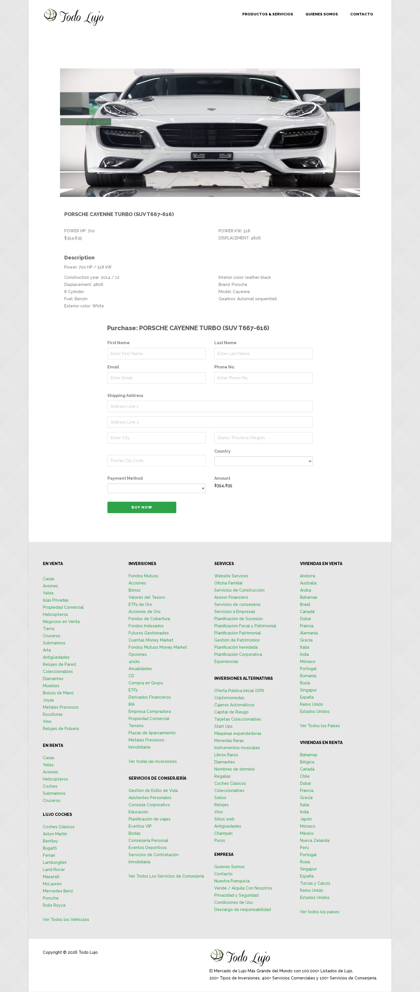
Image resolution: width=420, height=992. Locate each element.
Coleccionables (58, 671)
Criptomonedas (229, 697)
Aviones (50, 586)
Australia (308, 583)
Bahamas (308, 597)
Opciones (138, 654)
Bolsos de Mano (58, 693)
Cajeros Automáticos (234, 705)
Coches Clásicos (59, 826)
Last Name (225, 342)
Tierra (48, 628)
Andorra (307, 576)
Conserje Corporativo (149, 805)
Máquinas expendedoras (237, 733)
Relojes (221, 805)
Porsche (51, 898)
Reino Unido (311, 704)
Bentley (50, 841)
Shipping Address (125, 395)
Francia (306, 626)
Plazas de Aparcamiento (152, 733)
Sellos (220, 797)
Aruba (305, 590)
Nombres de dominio (234, 769)
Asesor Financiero (231, 597)
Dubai (305, 618)
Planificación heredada (236, 647)
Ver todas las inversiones (153, 761)
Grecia (306, 640)
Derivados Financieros (150, 697)
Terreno (136, 725)
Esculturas (53, 714)
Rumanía (308, 676)
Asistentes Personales (150, 797)
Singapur (308, 690)
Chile (305, 776)
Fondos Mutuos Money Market (158, 647)
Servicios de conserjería (237, 604)
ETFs (133, 690)
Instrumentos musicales (237, 747)
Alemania (309, 633)
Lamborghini (55, 862)
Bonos (135, 590)
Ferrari (49, 855)
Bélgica (307, 762)
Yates (48, 593)
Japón (306, 819)
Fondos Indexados (146, 626)
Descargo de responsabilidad (242, 909)
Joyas (48, 700)
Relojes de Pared (59, 664)
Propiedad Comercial (63, 607)
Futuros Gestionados (149, 633)
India (304, 654)
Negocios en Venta (61, 621)
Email (113, 367)
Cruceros (51, 636)
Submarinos (54, 643)
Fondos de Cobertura (149, 618)
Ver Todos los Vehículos (66, 919)
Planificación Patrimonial (237, 633)
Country (222, 451)
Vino (47, 721)
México (307, 833)
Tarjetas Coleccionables (237, 719)
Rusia (305, 683)
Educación (138, 812)
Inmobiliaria (139, 747)
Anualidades (140, 668)
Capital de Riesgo (231, 712)
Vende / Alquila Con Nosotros (243, 888)
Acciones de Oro (145, 611)
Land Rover (54, 869)
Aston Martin (55, 834)
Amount (222, 478)
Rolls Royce (54, 905)
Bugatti (50, 848)
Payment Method (125, 478)
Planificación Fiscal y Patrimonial (245, 626)
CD (131, 676)
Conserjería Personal (148, 840)
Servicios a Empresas (234, 611)
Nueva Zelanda (314, 840)
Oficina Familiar (228, 583)
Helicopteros (55, 614)
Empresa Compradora (150, 711)
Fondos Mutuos (143, 576)
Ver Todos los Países (320, 725)
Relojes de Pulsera (61, 728)
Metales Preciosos (61, 707)
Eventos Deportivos (148, 847)
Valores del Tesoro (147, 597)
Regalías (222, 776)
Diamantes (53, 678)
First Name (118, 342)
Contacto (361, 14)
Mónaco (307, 661)
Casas (48, 578)
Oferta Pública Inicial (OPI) (239, 690)
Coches (50, 786)
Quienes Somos (321, 14)
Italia (304, 647)
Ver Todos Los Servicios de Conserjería (166, 876)
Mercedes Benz (58, 891)
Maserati (51, 876)
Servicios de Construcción (239, 590)
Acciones (137, 583)
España (307, 697)
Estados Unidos (315, 711)
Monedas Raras (229, 740)
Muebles (51, 685)
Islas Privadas (56, 600)
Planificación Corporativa (238, 654)
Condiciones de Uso (233, 902)
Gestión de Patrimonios (237, 640)
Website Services (231, 576)
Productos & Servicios (267, 14)
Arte (47, 650)
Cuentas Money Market (151, 640)
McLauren (52, 884)
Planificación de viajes (150, 819)
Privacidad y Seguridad (236, 895)
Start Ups (223, 726)
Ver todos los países (319, 912)
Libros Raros (226, 755)
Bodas (135, 833)
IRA (132, 704)
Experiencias (226, 661)
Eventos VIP (140, 826)
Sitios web (224, 819)
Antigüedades (56, 657)
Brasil (305, 604)
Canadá (307, 611)
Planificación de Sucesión (238, 618)
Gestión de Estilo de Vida (153, 790)
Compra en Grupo (146, 683)
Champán (223, 833)
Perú (304, 847)
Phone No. (224, 367)
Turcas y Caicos (315, 883)
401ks (134, 661)
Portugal (308, 668)
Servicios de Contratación (154, 854)
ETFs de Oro (140, 604)
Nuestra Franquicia (232, 881)
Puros (219, 840)
